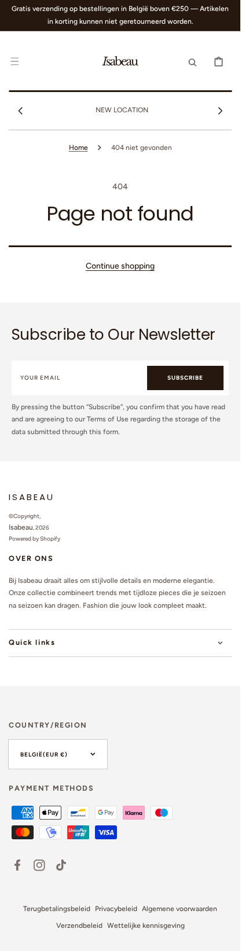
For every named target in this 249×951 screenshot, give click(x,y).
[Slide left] (20, 110)
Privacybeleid (116, 909)
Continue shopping (120, 266)
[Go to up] (225, 936)
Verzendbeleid (79, 925)
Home (78, 148)
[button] (14, 61)
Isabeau (21, 527)
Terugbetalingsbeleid (56, 909)
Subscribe (185, 377)
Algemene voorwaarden (179, 909)
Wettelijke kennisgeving (146, 925)
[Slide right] (220, 110)
